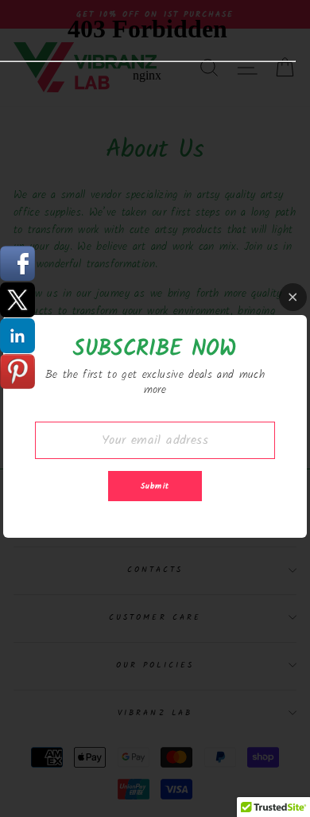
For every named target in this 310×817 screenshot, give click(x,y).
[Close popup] (293, 297)
